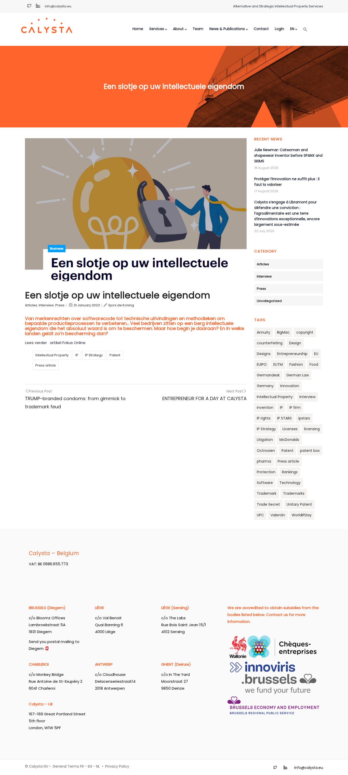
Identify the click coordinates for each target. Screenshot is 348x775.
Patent (115, 355)
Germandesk (268, 375)
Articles (31, 305)
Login (279, 28)
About (178, 28)
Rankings (290, 472)
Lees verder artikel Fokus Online (56, 342)
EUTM (278, 364)
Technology (290, 482)
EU (316, 353)
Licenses (290, 428)
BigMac (283, 332)
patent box (310, 450)
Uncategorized (269, 300)
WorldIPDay (302, 515)
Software (265, 482)
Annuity (263, 332)
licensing (312, 428)
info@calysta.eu (58, 6)
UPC (260, 515)
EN (90, 766)
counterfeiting (270, 343)
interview (307, 396)
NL (98, 766)
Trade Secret (268, 504)
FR (82, 766)
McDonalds (289, 439)
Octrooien (266, 450)
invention (265, 407)
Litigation (265, 439)
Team (198, 28)
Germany (265, 385)
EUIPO (262, 364)
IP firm (295, 407)
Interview (46, 305)
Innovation (289, 385)
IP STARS (284, 418)
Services (156, 28)
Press (59, 305)
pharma (264, 461)
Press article (45, 365)
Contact (261, 28)
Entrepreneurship (292, 353)
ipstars (304, 418)
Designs (264, 353)
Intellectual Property (52, 355)
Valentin (278, 515)
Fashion (296, 364)
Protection (266, 472)
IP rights (264, 418)
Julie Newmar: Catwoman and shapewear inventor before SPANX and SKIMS (288, 155)
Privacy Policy (117, 766)
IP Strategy (94, 355)
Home (137, 28)
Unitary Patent (299, 504)
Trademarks (293, 493)
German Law (297, 375)
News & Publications (227, 28)
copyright (304, 332)
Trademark (266, 493)
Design (295, 343)
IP (76, 355)
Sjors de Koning (121, 305)
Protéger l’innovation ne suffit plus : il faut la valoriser (286, 181)
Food (314, 364)
